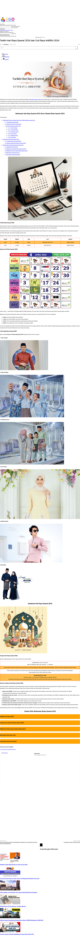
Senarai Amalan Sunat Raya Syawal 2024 (15, 143)
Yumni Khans (6, 44)
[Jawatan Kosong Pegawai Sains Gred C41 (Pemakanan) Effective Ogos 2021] (10, 876)
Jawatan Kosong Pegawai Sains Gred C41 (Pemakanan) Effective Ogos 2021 (19, 878)
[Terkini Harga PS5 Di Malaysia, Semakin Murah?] (10, 903)
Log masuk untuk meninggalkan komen (8, 749)
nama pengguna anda (16, 26)
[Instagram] (71, 20)
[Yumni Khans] (1, 44)
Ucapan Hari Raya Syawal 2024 (13, 141)
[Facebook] (69, 20)
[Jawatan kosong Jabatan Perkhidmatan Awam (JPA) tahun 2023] (10, 931)
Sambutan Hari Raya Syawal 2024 (10, 139)
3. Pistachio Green (13, 132)
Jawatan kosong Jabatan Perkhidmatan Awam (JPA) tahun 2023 (17, 934)
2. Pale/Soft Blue (13, 130)
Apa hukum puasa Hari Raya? (12, 154)
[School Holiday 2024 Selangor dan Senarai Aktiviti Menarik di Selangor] (10, 890)
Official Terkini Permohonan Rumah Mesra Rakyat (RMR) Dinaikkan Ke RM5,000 (21, 920)
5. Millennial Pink (13, 135)
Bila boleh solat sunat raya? (12, 152)
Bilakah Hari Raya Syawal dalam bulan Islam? (16, 151)
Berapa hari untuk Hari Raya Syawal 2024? (15, 149)
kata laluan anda (15, 27)
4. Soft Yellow (12, 133)
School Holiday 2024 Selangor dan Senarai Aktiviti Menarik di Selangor (18, 892)
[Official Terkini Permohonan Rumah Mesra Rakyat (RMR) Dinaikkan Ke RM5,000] (10, 917)
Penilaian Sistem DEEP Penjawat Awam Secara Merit (14, 864)
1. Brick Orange (12, 128)
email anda (14, 33)
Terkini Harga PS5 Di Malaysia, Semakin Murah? (13, 906)
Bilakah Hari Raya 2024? (11, 147)
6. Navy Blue (12, 137)
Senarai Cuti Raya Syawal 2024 (13, 124)
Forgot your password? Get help (6, 30)
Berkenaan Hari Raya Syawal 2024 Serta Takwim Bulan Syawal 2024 (18, 120)
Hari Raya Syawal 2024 (35, 99)
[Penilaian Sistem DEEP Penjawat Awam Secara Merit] (10, 862)
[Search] (76, 47)
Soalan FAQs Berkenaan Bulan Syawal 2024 (13, 145)
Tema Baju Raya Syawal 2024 (13, 126)
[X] (74, 20)
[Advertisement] (40, 793)
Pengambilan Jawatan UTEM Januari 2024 (72, 842)
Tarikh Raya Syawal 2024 (11, 122)
